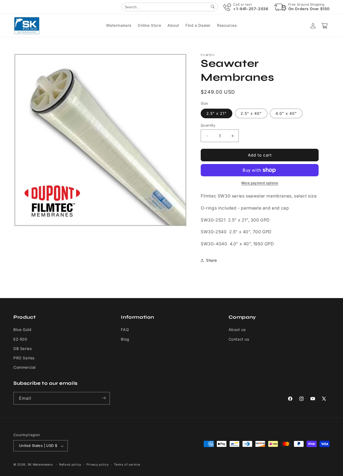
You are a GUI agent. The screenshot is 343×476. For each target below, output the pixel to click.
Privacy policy (98, 464)
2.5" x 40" (251, 113)
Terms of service (127, 464)
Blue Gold (22, 330)
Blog (125, 339)
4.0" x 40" (286, 113)
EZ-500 (20, 339)
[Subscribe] (104, 398)
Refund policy (70, 464)
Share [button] (211, 260)
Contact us (239, 339)
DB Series (22, 348)
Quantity (208, 125)
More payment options (259, 183)
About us (237, 330)
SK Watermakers (40, 465)
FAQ (125, 330)
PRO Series (24, 358)
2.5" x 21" (216, 113)
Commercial (24, 367)
